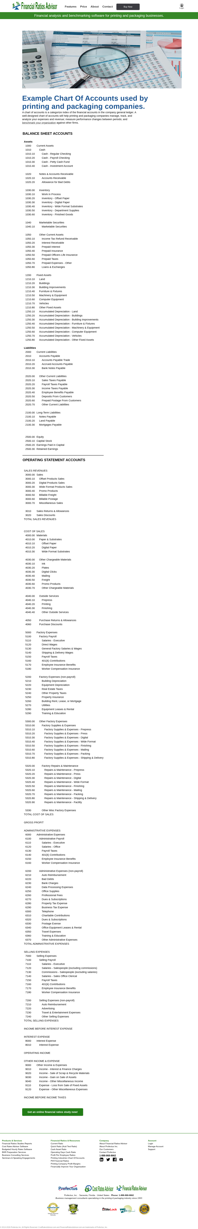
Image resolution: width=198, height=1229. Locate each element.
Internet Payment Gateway (53, 1214)
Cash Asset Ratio (58, 1149)
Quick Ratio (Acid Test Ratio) (64, 1146)
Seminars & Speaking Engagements (18, 1158)
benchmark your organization (39, 122)
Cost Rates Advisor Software (15, 1146)
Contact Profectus (107, 1152)
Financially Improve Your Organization (68, 1166)
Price (83, 6)
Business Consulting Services (15, 1155)
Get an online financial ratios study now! (53, 1112)
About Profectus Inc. (108, 1146)
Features (71, 6)
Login (150, 1143)
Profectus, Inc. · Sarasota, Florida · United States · (99, 1195)
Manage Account (155, 1146)
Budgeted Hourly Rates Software (17, 1149)
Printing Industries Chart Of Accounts (68, 1158)
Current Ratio (57, 1143)
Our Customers (106, 1149)
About (95, 6)
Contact (107, 6)
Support (151, 1149)
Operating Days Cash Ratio (63, 1152)
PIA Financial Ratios (60, 1161)
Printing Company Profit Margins (65, 1164)
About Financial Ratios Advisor (113, 1143)
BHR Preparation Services (14, 1152)
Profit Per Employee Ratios (63, 1155)
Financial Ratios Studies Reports (17, 1143)
